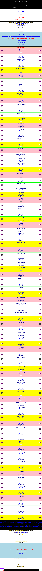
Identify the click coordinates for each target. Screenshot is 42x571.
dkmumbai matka (35, 523)
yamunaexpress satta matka (6, 526)
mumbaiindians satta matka (18, 525)
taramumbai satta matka (12, 525)
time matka (26, 520)
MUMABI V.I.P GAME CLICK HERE (21, 20)
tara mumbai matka (30, 528)
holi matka (18, 522)
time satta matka (8, 524)
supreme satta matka (15, 527)
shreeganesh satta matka (6, 525)
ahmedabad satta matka (21, 527)
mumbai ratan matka (36, 528)
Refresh (21, 14)
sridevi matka (9, 520)
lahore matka (11, 522)
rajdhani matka (25, 522)
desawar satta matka (37, 524)
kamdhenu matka (13, 523)
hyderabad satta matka (10, 527)
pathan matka (29, 520)
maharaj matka (36, 520)
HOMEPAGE (21, 568)
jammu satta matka (31, 527)
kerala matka (1, 520)
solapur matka (10, 521)
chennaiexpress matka (38, 521)
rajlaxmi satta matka (35, 526)
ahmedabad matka (8, 523)
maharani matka (3, 521)
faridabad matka (33, 521)
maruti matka (32, 520)
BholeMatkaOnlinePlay (2, 570)
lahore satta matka (12, 526)
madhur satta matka (26, 524)
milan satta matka (16, 526)
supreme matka (4, 523)
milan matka (14, 522)
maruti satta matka (17, 524)
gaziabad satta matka (24, 525)
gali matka (19, 520)
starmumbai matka (33, 522)
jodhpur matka (13, 528)
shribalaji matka (15, 520)
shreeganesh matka (15, 521)
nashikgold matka (39, 523)
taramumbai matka (19, 521)
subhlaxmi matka (22, 520)
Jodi (1, 50)
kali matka (12, 520)
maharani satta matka (32, 524)
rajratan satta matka (25, 526)
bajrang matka (27, 523)
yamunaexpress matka (7, 522)
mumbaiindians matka (24, 521)
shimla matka (21, 528)
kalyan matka (23, 523)
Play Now (21, 77)
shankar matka (5, 520)
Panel (40, 50)
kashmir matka (30, 523)
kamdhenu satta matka (26, 527)
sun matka (9, 528)
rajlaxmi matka (29, 522)
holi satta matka (20, 526)
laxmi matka (17, 528)
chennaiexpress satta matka (36, 525)
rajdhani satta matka (30, 526)
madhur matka (40, 520)
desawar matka (7, 521)
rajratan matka (21, 522)
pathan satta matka (12, 524)
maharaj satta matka (21, 524)
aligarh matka (37, 522)
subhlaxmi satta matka (3, 524)
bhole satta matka (36, 527)
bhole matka (20, 523)
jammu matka (16, 523)
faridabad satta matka (29, 525)
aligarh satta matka (5, 527)
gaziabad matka (29, 521)
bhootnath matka (2, 522)
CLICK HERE (21, 20)
